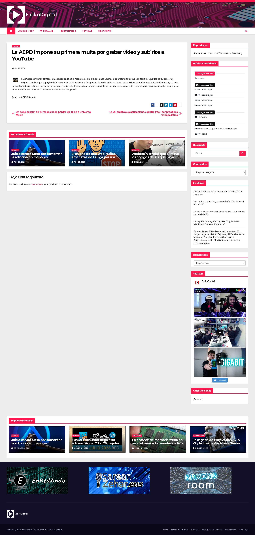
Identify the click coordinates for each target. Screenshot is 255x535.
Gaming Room (198, 435)
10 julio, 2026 (141, 448)
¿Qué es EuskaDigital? (179, 529)
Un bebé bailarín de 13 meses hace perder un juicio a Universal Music (53, 113)
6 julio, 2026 (201, 448)
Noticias (87, 31)
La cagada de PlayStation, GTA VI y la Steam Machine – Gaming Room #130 (217, 443)
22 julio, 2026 (81, 448)
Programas (47, 31)
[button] (246, 31)
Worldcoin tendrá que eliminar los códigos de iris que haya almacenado (155, 157)
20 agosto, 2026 (22, 448)
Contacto (104, 31)
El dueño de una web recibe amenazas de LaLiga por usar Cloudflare (94, 157)
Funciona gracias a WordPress (20, 529)
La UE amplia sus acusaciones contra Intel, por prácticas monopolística (143, 113)
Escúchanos (68, 31)
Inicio (165, 529)
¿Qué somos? (26, 31)
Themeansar (57, 529)
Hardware (137, 435)
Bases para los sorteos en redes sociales (219, 529)
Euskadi (76, 435)
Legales (16, 46)
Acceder (198, 399)
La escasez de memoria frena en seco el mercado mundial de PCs (157, 441)
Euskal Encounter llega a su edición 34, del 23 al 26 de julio (95, 441)
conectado (37, 184)
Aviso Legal (243, 529)
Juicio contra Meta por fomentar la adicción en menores (36, 155)
